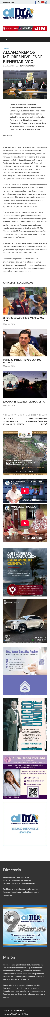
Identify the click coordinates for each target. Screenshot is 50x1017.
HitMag (24, 1014)
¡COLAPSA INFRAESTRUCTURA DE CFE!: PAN (24, 401)
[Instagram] (45, 2)
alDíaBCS (20, 1010)
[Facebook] (35, 2)
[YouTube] (42, 2)
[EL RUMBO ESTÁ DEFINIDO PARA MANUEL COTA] (25, 302)
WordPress (15, 1014)
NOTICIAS (6, 48)
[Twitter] (38, 2)
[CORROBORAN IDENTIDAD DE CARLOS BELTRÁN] (25, 343)
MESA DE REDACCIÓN (27, 66)
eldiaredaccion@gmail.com (23, 883)
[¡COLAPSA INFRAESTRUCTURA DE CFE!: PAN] (25, 385)
